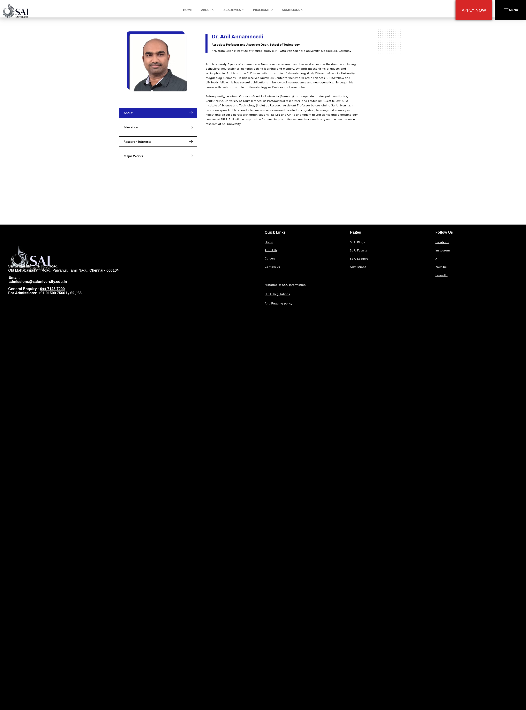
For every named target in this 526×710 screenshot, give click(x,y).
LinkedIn (441, 275)
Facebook (442, 242)
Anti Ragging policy (278, 303)
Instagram (442, 250)
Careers (270, 258)
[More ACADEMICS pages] (243, 10)
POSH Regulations (277, 294)
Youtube (441, 267)
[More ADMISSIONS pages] (302, 10)
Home (269, 242)
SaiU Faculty (358, 250)
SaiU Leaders (359, 258)
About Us (271, 250)
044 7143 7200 (52, 289)
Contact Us (272, 266)
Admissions (358, 267)
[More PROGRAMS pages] (272, 10)
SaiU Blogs (357, 242)
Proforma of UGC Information (285, 284)
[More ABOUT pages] (213, 10)
